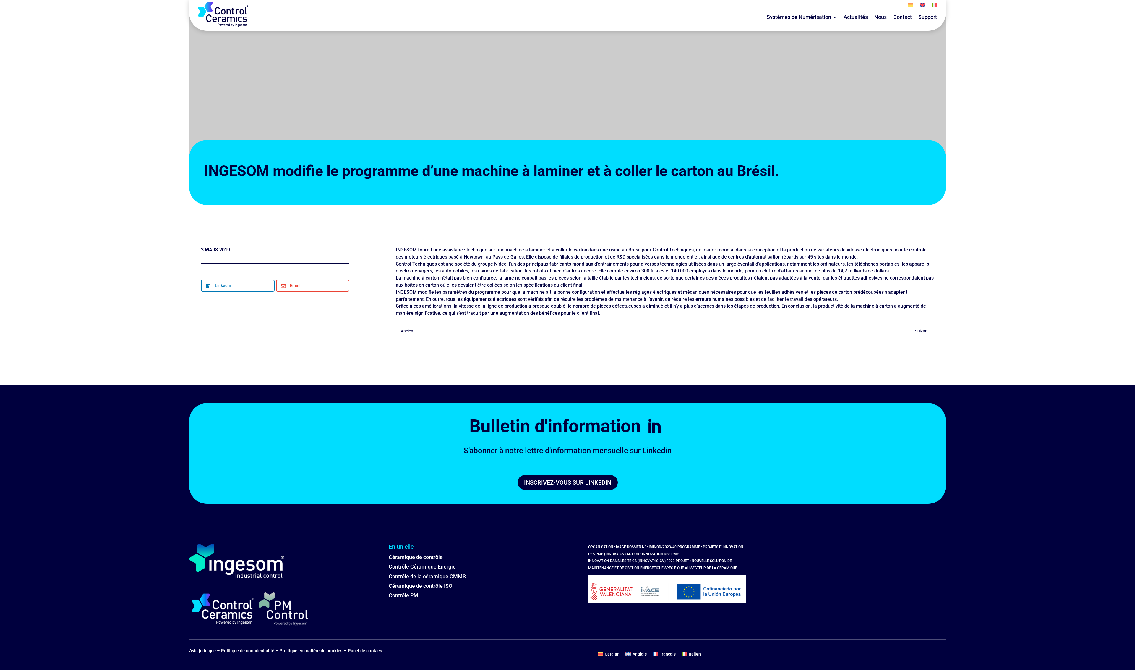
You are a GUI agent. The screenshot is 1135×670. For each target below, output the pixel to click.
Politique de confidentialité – (250, 650)
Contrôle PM (403, 595)
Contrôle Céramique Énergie (422, 567)
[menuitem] (910, 6)
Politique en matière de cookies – (314, 650)
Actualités (856, 17)
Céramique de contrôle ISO (420, 586)
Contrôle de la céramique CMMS (427, 576)
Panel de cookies (365, 650)
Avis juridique (202, 650)
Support (927, 17)
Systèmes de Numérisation (799, 17)
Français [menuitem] (667, 654)
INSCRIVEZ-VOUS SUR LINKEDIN (567, 482)
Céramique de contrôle (416, 557)
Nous (880, 17)
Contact (902, 17)
